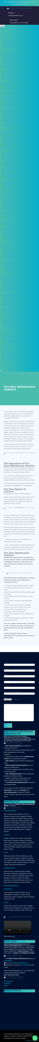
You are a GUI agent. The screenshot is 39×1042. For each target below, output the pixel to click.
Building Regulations (10, 42)
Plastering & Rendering (11, 357)
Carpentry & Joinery (10, 355)
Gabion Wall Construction (11, 148)
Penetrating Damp (9, 201)
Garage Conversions (10, 65)
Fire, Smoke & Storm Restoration (13, 288)
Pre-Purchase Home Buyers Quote (13, 93)
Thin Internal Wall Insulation (12, 235)
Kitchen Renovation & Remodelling (14, 63)
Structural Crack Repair (11, 155)
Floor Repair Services (10, 162)
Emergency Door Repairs (11, 320)
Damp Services (5, 194)
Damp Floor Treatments (11, 206)
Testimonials (6, 35)
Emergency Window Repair (12, 323)
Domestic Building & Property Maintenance (17, 58)
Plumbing (5, 345)
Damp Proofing (7, 196)
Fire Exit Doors (8, 251)
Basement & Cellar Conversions (13, 67)
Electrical (5, 348)
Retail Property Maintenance (12, 118)
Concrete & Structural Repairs (13, 157)
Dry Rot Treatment (9, 215)
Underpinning (8, 143)
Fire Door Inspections (10, 254)
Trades (3, 332)
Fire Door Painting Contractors (13, 258)
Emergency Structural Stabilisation (14, 283)
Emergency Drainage (10, 300)
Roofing (5, 350)
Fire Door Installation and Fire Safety (15, 44)
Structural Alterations (10, 136)
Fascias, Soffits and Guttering (12, 74)
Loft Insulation (8, 238)
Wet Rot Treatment (9, 217)
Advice (5, 40)
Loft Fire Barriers (9, 270)
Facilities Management (11, 125)
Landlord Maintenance (11, 104)
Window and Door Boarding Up (13, 325)
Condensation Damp (10, 203)
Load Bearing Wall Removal (12, 141)
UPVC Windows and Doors (12, 79)
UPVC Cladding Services (11, 77)
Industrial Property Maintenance (14, 123)
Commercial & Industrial (11, 116)
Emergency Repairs (7, 276)
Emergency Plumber (10, 297)
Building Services (6, 53)
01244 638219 (14, 23)
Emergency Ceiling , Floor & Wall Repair (16, 291)
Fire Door (6, 249)
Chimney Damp (8, 208)
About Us (5, 33)
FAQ (4, 37)
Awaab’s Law (7, 47)
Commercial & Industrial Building (14, 88)
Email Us (11, 13)
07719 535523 (24, 23)
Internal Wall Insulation (11, 231)
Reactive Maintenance (10, 106)
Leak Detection (8, 304)
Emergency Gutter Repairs (12, 314)
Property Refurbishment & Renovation (15, 60)
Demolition (7, 146)
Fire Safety (4, 244)
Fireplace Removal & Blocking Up (14, 187)
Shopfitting (7, 86)
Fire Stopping (8, 267)
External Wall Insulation (11, 233)
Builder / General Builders (12, 336)
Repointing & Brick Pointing (12, 173)
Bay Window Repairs (10, 178)
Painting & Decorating (10, 360)
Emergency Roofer (9, 311)
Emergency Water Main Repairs (13, 302)
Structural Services (7, 131)
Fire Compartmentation (11, 265)
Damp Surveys (8, 224)
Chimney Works (8, 185)
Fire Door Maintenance (11, 256)
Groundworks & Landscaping (12, 341)
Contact (3, 366)
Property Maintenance (8, 97)
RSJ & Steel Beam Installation (12, 139)
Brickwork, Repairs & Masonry (13, 339)
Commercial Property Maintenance (14, 113)
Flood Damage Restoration (12, 286)
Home (3, 28)
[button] (35, 1038)
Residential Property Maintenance (14, 102)
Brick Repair (7, 171)
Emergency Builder (9, 281)
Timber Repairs (8, 159)
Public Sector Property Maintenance (15, 120)
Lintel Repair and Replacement (13, 176)
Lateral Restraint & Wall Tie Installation (15, 164)
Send (8, 725)
